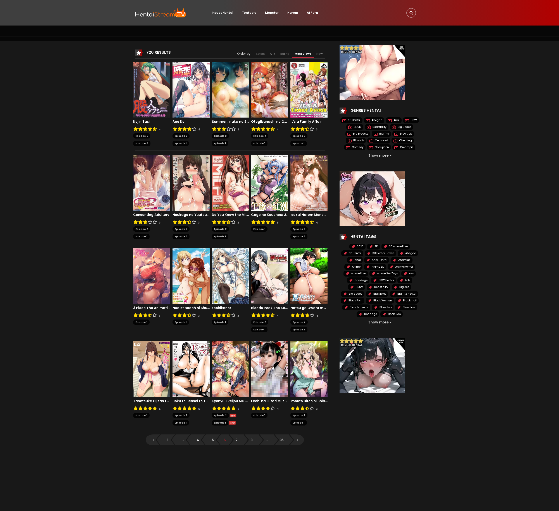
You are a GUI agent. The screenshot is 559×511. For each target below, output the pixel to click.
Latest (260, 54)
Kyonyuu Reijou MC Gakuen (230, 401)
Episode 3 (181, 229)
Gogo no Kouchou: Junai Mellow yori (269, 215)
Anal (396, 120)
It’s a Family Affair (306, 122)
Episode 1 (181, 143)
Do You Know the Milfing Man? (230, 215)
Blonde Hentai (358, 307)
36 (282, 440)
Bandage (360, 280)
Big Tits (384, 133)
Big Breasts (360, 133)
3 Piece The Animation (151, 308)
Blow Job (405, 133)
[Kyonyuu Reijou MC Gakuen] (230, 369)
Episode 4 (141, 143)
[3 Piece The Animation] (151, 275)
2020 (360, 246)
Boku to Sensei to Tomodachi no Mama (191, 401)
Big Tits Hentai (406, 294)
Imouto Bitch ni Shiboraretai (309, 401)
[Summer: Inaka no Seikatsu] (230, 89)
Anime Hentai (404, 266)
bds (407, 280)
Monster (272, 12)
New (319, 54)
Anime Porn (358, 273)
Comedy (357, 147)
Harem (292, 12)
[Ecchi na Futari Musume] (269, 369)
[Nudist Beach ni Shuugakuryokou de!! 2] (191, 275)
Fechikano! (221, 308)
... (183, 440)
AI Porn (312, 12)
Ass (411, 273)
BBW (413, 120)
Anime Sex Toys (387, 273)
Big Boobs (404, 127)
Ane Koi (179, 122)
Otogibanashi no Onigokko (269, 122)
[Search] (411, 13)
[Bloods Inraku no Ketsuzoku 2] (269, 275)
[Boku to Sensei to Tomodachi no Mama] (191, 369)
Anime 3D (377, 266)
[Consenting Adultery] (151, 182)
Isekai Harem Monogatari (309, 215)
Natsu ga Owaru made (309, 308)
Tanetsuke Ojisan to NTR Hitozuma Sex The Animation (151, 401)
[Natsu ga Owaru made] (309, 275)
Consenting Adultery (151, 215)
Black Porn (355, 300)
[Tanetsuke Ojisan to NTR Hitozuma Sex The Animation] (151, 369)
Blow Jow (408, 307)
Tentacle (249, 12)
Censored (381, 140)
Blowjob (358, 140)
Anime (356, 266)
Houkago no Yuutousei (191, 215)
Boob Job (394, 314)
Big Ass (404, 287)
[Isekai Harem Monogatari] (309, 182)
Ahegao (376, 120)
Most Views (303, 54)
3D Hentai (354, 120)
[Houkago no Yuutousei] (191, 182)
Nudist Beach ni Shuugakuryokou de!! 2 (191, 308)
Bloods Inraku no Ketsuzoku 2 (269, 308)
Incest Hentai (222, 12)
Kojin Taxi (141, 122)
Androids (404, 260)
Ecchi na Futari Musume (269, 401)
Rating (284, 54)
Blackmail (409, 300)
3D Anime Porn (398, 246)
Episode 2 (181, 136)
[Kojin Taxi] (151, 89)
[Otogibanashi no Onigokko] (269, 89)
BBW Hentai (386, 280)
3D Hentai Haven (383, 253)
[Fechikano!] (230, 275)
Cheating (405, 140)
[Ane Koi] (191, 89)
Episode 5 (141, 136)
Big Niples (379, 294)
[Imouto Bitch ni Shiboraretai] (309, 369)
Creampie (406, 147)
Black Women (382, 300)
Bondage (370, 314)
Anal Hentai (379, 260)
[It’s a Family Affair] (309, 89)
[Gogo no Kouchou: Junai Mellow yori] (269, 182)
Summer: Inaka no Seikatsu (230, 122)
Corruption (381, 147)
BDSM (357, 127)
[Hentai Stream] (160, 12)
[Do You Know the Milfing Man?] (230, 182)
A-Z (272, 54)
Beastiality (379, 127)
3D (376, 246)
